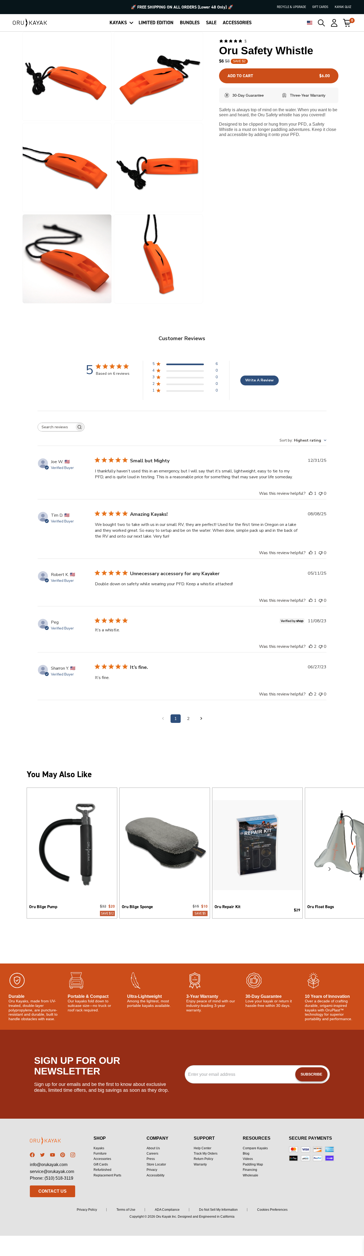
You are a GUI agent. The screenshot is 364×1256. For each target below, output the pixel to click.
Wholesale (250, 1175)
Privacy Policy (87, 1210)
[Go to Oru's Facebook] (32, 1154)
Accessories (102, 1159)
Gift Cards (320, 7)
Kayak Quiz (343, 7)
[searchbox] (56, 427)
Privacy (152, 1170)
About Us (153, 1148)
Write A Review (259, 380)
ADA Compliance (167, 1210)
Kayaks (99, 1148)
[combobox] (303, 440)
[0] (347, 23)
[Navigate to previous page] (163, 718)
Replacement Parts (107, 1175)
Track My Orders (205, 1153)
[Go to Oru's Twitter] (42, 1154)
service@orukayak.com (52, 1171)
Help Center (202, 1148)
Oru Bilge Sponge (137, 906)
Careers (152, 1153)
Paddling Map (253, 1164)
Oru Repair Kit (227, 906)
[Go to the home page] (52, 1142)
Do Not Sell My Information (218, 1210)
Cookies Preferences (272, 1210)
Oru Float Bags (320, 906)
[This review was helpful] (311, 646)
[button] (67, 76)
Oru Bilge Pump (43, 906)
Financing (250, 1170)
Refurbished (102, 1170)
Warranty (200, 1164)
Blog (246, 1153)
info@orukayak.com (48, 1164)
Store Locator (156, 1164)
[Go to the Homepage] (30, 23)
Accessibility (155, 1175)
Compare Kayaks (255, 1148)
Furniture (100, 1153)
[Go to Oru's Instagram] (72, 1154)
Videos (248, 1159)
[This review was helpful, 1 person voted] (311, 493)
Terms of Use (125, 1210)
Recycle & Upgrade (291, 7)
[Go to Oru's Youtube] (52, 1154)
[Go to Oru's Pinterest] (62, 1154)
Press (151, 1159)
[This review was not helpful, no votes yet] (320, 493)
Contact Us (52, 1191)
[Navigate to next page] (201, 718)
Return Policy (203, 1159)
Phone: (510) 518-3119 (51, 1178)
